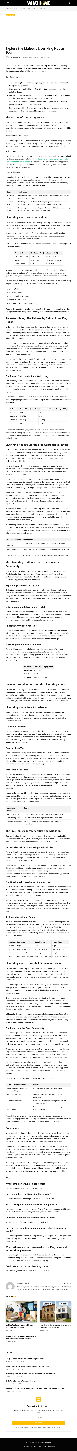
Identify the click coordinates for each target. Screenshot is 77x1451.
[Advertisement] (38, 31)
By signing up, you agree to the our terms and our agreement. (39, 1427)
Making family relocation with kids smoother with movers (19, 1326)
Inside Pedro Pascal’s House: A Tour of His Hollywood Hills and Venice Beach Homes (35, 1388)
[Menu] (8, 3)
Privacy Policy (50, 1427)
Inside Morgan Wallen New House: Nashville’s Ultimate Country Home (30, 1374)
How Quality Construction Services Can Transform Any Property (55, 1326)
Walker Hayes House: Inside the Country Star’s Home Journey (27, 1366)
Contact (33, 1446)
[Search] (69, 3)
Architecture (10, 15)
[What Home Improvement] (38, 3)
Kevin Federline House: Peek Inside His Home (21, 1381)
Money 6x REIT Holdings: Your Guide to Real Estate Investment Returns (21, 1337)
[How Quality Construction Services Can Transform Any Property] (55, 1311)
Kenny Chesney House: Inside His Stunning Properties (25, 1359)
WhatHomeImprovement (45, 1442)
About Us (26, 1446)
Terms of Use (51, 1446)
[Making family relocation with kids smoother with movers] (21, 1311)
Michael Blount (15, 57)
